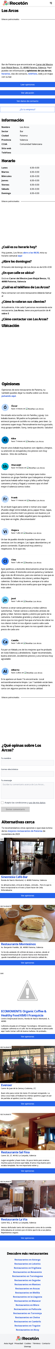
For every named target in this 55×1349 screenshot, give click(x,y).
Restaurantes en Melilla (27, 1292)
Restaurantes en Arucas (27, 1288)
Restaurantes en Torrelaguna (27, 1276)
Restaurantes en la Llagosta (27, 1296)
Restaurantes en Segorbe (27, 1280)
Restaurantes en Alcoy (27, 1329)
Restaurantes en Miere (27, 1305)
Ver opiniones (27, 895)
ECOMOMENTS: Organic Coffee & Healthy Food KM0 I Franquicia (23, 1013)
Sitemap (27, 1346)
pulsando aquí (9, 396)
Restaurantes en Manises (28, 1284)
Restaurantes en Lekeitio (27, 1263)
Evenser (6, 1085)
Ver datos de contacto (27, 101)
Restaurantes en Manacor (27, 1301)
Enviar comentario (15, 809)
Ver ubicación (27, 92)
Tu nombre (6, 758)
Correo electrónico (9, 769)
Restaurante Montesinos (18, 944)
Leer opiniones (27, 84)
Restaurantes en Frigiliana (27, 1268)
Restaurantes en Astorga (27, 1259)
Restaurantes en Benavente (27, 1272)
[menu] (50, 3)
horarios (6, 73)
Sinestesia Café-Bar (14, 877)
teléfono (32, 73)
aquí (20, 255)
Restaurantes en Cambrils (27, 1321)
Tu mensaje (6, 780)
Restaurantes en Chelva (27, 1317)
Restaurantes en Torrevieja (27, 1313)
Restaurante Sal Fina (15, 1152)
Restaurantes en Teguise (27, 1325)
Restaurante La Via (14, 1219)
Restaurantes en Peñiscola (27, 1309)
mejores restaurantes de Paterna (25, 831)
